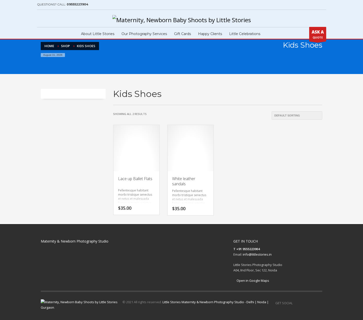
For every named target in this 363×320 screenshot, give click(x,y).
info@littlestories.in (257, 254)
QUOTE (318, 34)
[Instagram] (48, 18)
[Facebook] (40, 18)
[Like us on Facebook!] (296, 303)
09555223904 (77, 4)
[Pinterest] (55, 18)
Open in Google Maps (252, 280)
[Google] (63, 18)
